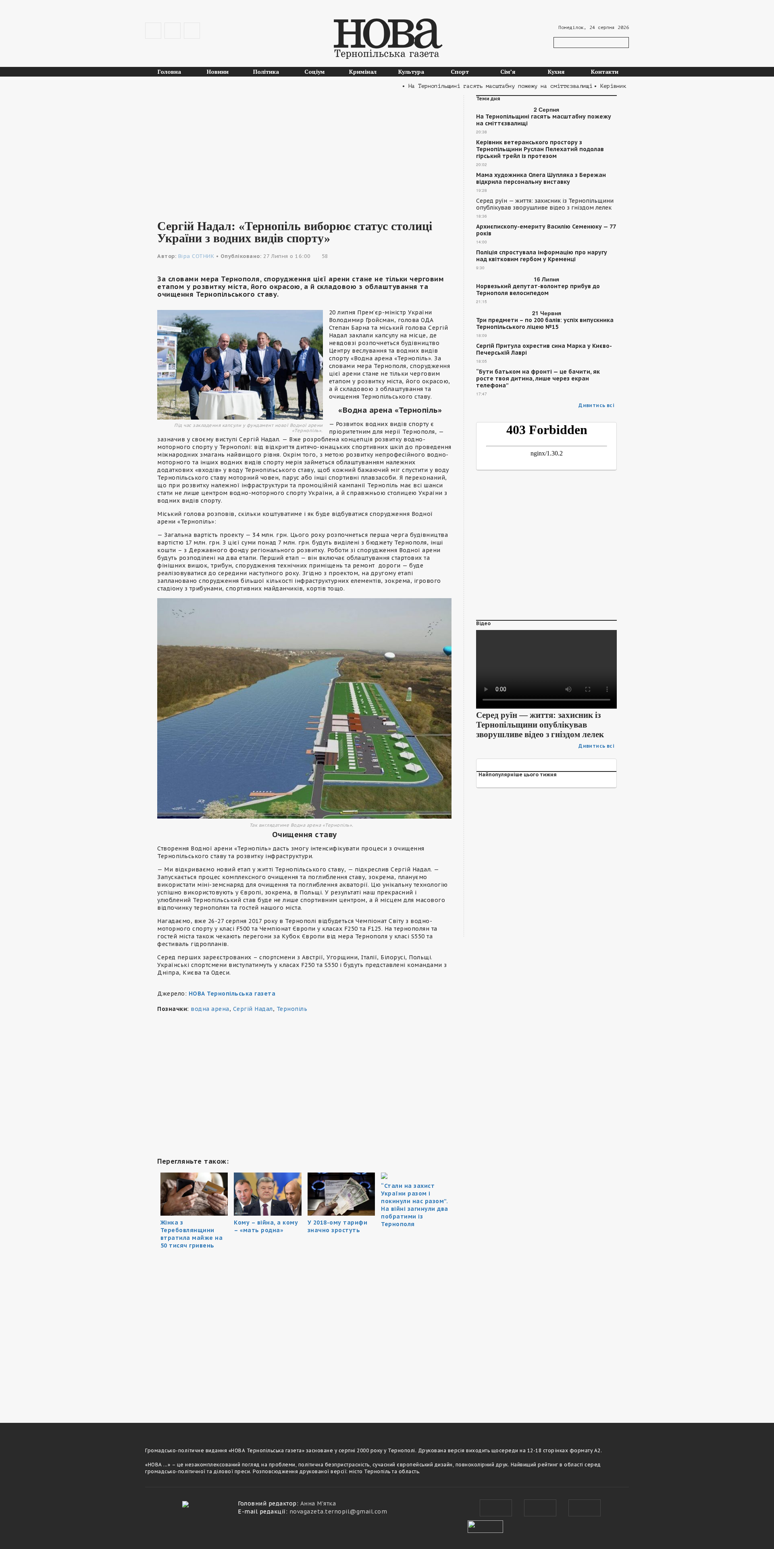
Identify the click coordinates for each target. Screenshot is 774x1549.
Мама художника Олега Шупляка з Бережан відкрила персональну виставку (541, 178)
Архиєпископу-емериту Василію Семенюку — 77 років (546, 230)
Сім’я (508, 71)
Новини (218, 71)
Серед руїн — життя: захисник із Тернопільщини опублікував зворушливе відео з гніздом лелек (545, 204)
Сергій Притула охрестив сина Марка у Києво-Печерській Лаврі (544, 349)
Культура (411, 71)
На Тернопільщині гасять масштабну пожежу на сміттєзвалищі (543, 120)
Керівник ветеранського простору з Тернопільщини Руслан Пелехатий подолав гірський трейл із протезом (540, 149)
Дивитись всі (596, 405)
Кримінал (363, 71)
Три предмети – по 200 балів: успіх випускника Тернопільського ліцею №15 (545, 324)
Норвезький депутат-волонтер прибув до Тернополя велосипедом (538, 290)
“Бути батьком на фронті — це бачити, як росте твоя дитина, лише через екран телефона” (538, 378)
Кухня (556, 71)
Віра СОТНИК (196, 256)
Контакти (604, 71)
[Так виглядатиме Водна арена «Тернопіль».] (304, 708)
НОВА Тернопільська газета (232, 993)
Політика (266, 71)
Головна (169, 71)
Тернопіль (292, 1009)
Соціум (314, 71)
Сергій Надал (253, 1009)
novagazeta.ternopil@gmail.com (338, 1511)
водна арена (210, 1009)
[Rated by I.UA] (485, 1526)
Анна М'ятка (318, 1503)
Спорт (460, 71)
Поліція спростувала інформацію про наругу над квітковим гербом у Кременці (541, 256)
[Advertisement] (304, 151)
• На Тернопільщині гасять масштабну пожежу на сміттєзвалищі (472, 86)
